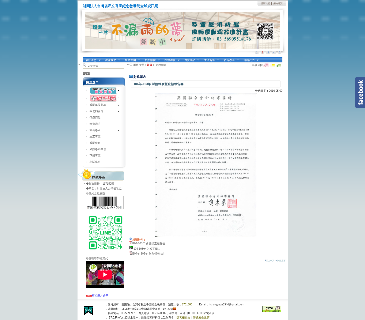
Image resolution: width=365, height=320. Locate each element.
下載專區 (95, 155)
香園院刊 (95, 142)
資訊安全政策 (201, 317)
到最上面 (281, 260)
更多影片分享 (100, 295)
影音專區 (228, 60)
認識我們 (109, 60)
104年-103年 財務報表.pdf (148, 253)
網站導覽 (278, 3)
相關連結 (95, 161)
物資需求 (95, 123)
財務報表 (161, 65)
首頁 (149, 65)
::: (79, 65)
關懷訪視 (169, 60)
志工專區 (93, 137)
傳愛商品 (188, 60)
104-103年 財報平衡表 (147, 248)
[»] (103, 90)
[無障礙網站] (271, 311)
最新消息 (90, 60)
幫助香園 (129, 60)
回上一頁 (270, 260)
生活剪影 (208, 60)
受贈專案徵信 (98, 149)
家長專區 (93, 131)
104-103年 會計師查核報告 (149, 243)
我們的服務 (94, 112)
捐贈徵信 (149, 60)
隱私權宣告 (183, 317)
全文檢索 (92, 66)
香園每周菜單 (96, 105)
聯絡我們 (265, 3)
